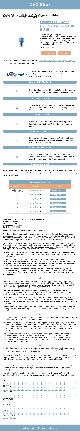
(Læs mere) (59, 44)
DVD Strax (40, 4)
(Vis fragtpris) (51, 47)
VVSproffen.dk (44, 61)
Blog (34, 428)
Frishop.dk (70, 61)
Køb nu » (64, 53)
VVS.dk (61, 61)
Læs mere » (48, 53)
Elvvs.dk (54, 61)
